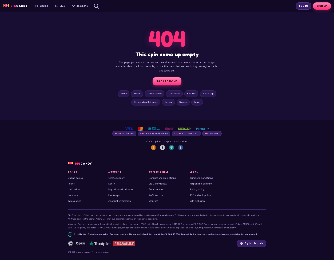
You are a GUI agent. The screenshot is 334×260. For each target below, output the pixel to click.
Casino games (155, 93)
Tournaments (156, 189)
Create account (116, 177)
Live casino (174, 93)
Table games (74, 200)
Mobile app (208, 93)
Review (168, 102)
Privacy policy (197, 189)
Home (124, 93)
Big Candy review (158, 183)
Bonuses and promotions (162, 177)
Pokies (137, 93)
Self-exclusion (197, 200)
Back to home (167, 81)
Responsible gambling (201, 183)
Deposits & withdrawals (145, 102)
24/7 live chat (156, 195)
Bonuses (191, 93)
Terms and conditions (201, 177)
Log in (303, 6)
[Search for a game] (96, 6)
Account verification (119, 200)
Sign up (322, 6)
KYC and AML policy (200, 195)
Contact (153, 200)
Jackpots (73, 195)
